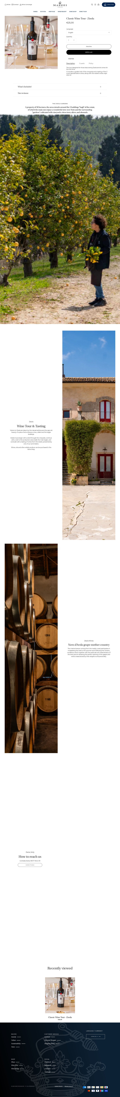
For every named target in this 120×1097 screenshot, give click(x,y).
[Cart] (98, 4)
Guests (81, 63)
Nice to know (23, 93)
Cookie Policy (59, 1086)
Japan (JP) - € (95, 1036)
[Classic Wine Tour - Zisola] (60, 995)
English (70, 32)
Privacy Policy (69, 1086)
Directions (30, 865)
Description (70, 63)
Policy (91, 63)
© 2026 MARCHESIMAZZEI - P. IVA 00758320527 (23, 1086)
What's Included (24, 87)
